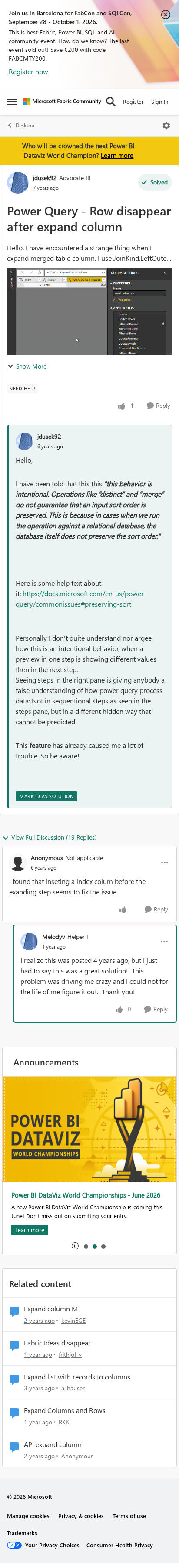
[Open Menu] (166, 125)
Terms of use (129, 1515)
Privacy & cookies (81, 1515)
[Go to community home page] (62, 101)
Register (133, 101)
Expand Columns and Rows (65, 1410)
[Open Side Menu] (11, 101)
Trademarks (22, 1532)
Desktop (25, 125)
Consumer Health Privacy (119, 1545)
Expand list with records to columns (77, 1376)
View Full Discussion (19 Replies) (53, 837)
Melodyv (53, 936)
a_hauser (73, 1388)
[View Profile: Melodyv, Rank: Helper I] (29, 941)
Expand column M (51, 1308)
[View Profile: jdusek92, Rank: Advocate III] (18, 183)
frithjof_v (70, 1354)
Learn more (117, 155)
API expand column (53, 1444)
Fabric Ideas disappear (57, 1342)
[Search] (111, 101)
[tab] (85, 1246)
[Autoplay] (75, 1246)
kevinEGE (73, 1320)
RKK (64, 1422)
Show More (31, 366)
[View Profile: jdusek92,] (24, 441)
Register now (28, 71)
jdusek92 (45, 178)
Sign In (159, 101)
